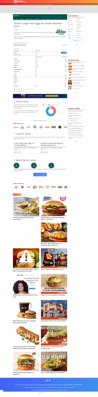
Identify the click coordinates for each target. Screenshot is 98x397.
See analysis (64, 52)
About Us (61, 384)
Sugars (15, 73)
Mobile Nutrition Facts (78, 384)
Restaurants (16, 4)
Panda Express (70, 29)
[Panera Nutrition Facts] (53, 127)
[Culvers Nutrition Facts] (66, 187)
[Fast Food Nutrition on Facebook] (45, 380)
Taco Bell (78, 35)
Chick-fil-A (70, 20)
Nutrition (16, 18)
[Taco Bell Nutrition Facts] (22, 127)
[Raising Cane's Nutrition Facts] (59, 187)
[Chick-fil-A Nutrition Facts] (16, 127)
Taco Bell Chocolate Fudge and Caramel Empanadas (75, 137)
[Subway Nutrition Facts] (28, 127)
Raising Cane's (79, 31)
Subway (69, 35)
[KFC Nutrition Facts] (41, 187)
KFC (68, 26)
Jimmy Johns (79, 24)
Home (16, 384)
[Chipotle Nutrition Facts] (53, 187)
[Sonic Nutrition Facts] (28, 187)
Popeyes (69, 31)
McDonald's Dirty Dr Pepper (73, 113)
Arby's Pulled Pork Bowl (72, 120)
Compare (64, 45)
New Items (32, 4)
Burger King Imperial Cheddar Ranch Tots (75, 130)
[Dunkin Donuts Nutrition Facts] (47, 127)
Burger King (79, 18)
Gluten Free (37, 4)
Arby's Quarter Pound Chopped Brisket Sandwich (75, 123)
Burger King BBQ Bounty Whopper (74, 132)
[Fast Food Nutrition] (19, 1)
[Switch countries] (52, 4)
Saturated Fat (17, 61)
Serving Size (16, 50)
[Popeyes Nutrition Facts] (66, 127)
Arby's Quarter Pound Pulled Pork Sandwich (76, 126)
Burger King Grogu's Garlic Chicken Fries (75, 128)
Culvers (69, 22)
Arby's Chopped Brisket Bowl (73, 118)
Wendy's (69, 37)
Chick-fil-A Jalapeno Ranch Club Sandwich (75, 134)
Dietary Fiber (17, 71)
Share (16, 29)
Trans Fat (16, 63)
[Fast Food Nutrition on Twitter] (49, 380)
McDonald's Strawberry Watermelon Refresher (74, 116)
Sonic (69, 33)
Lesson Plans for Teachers (52, 384)
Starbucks (78, 33)
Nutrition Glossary (42, 384)
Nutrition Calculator (24, 4)
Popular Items (37, 18)
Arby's (69, 18)
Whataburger (79, 37)
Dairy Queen (79, 22)
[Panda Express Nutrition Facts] (22, 187)
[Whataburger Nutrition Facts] (47, 187)
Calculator (21, 18)
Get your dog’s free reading (51, 96)
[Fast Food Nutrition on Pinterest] (47, 380)
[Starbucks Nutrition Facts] (34, 127)
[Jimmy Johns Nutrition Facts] (59, 127)
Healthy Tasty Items (68, 384)
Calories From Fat (17, 54)
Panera (78, 29)
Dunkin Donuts (71, 24)
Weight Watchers (28, 18)
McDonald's (79, 26)
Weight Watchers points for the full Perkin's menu (40, 174)
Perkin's (24, 91)
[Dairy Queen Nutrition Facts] (34, 187)
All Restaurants (76, 40)
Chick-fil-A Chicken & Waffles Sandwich (75, 111)
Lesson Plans (48, 4)
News (43, 4)
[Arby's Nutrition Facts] (41, 127)
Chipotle (78, 20)
